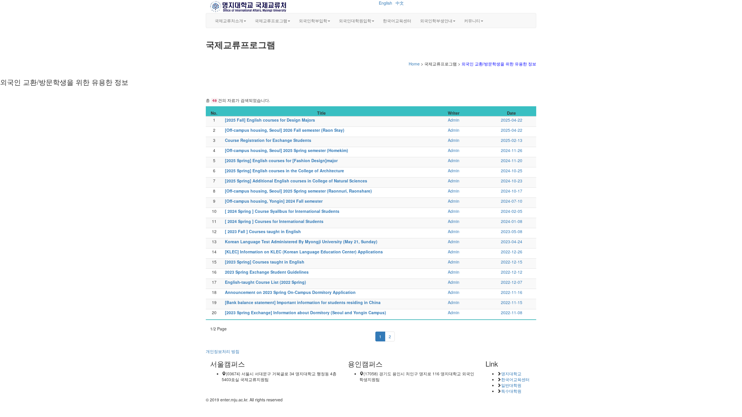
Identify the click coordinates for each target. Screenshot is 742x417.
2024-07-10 (511, 201)
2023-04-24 (511, 241)
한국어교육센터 (397, 20)
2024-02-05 (511, 211)
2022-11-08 (511, 312)
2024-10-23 (511, 181)
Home (414, 64)
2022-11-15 (511, 302)
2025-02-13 (511, 140)
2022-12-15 (511, 262)
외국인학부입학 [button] (313, 20)
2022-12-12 (511, 272)
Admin (453, 120)
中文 (400, 3)
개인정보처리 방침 (222, 351)
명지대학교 (511, 373)
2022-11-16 (511, 292)
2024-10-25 (511, 170)
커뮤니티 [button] (472, 20)
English (385, 3)
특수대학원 (511, 391)
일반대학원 (511, 385)
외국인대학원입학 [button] (355, 20)
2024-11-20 (511, 160)
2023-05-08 (511, 231)
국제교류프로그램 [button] (271, 20)
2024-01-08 (511, 221)
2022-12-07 (511, 282)
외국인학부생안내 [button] (436, 20)
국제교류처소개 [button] (229, 20)
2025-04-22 (511, 120)
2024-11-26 (511, 150)
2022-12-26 (511, 252)
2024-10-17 (511, 191)
